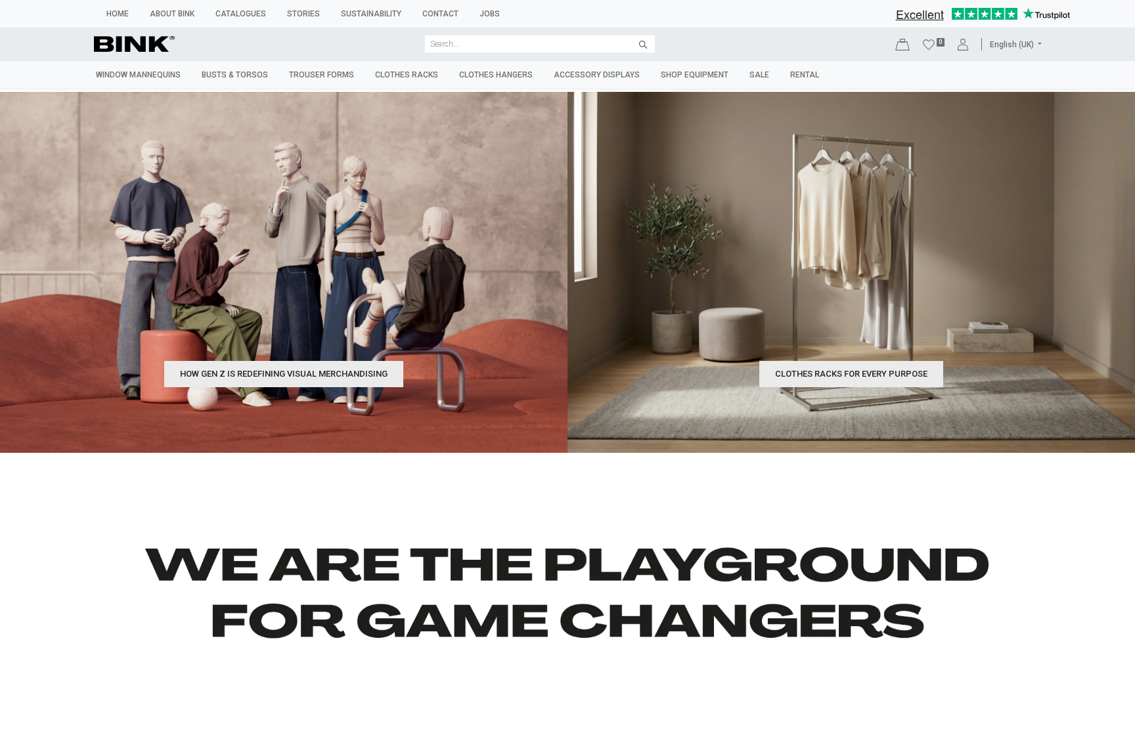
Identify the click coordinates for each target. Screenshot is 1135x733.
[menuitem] (138, 75)
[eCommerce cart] (902, 44)
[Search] (643, 43)
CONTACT (440, 13)
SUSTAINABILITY (371, 13)
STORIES (303, 13)
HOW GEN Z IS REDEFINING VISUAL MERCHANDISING (284, 374)
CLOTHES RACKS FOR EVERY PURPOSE (851, 374)
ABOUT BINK (172, 13)
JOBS (489, 13)
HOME (117, 13)
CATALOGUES (240, 13)
